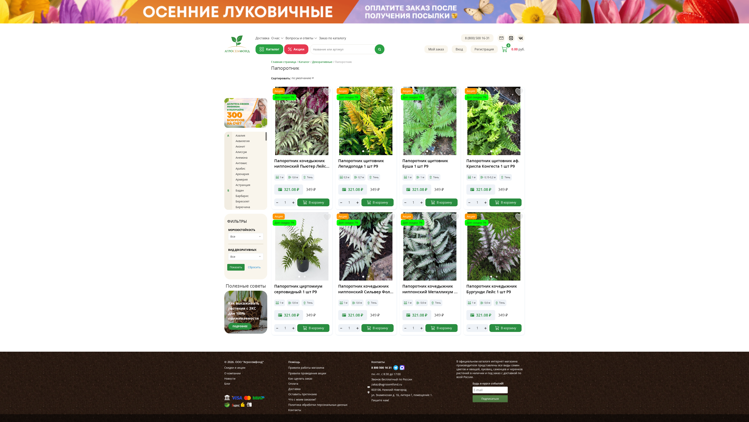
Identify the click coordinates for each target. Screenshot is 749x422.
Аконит (240, 146)
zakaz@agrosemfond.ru (386, 384)
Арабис (240, 168)
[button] (299, 151)
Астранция (243, 185)
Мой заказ (436, 49)
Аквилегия (243, 141)
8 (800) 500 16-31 (477, 38)
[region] (245, 171)
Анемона (242, 157)
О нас (275, 38)
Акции (299, 49)
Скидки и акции (234, 367)
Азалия (240, 135)
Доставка (262, 38)
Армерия (242, 179)
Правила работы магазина (306, 367)
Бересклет (242, 201)
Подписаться (490, 399)
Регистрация (484, 49)
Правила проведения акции (307, 373)
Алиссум (241, 152)
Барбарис (242, 196)
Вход (459, 49)
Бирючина (243, 207)
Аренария (242, 174)
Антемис (241, 163)
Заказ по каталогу (332, 38)
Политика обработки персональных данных (317, 405)
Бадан (240, 190)
